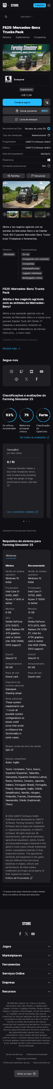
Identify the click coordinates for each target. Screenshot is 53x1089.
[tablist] (26, 556)
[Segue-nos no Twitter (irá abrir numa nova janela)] (26, 379)
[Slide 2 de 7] (26, 214)
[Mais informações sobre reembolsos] (48, 135)
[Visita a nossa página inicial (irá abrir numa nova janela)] (16, 379)
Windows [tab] (11, 555)
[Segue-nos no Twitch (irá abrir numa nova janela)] (21, 371)
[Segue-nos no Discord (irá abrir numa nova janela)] (31, 371)
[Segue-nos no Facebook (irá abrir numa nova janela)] (36, 379)
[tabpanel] (26, 649)
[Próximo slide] (48, 214)
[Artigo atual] (13, 214)
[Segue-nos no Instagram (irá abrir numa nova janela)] (11, 371)
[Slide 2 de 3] (26, 521)
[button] (26, 348)
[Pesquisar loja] (6, 16)
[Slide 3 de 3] (29, 521)
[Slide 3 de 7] (40, 214)
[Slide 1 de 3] (23, 521)
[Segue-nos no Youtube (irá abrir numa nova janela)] (41, 371)
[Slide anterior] (5, 214)
